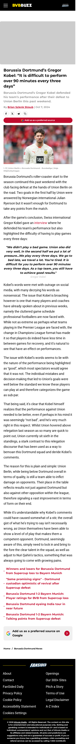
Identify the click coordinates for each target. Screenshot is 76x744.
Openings (52, 673)
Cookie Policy (12, 700)
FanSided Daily (13, 686)
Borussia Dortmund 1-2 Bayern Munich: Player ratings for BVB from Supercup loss (37, 596)
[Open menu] (6, 5)
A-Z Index (52, 706)
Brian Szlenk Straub (20, 107)
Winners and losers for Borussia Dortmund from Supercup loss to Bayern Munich (38, 571)
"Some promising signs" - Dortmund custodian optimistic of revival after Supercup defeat (33, 583)
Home (7, 648)
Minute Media (20, 722)
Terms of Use (55, 693)
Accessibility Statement (19, 706)
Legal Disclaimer (57, 700)
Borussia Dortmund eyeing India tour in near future (35, 606)
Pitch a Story (54, 686)
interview (40, 223)
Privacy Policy (12, 693)
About (7, 673)
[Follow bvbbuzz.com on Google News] (67, 633)
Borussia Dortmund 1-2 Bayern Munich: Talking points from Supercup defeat (35, 616)
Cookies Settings (15, 713)
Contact (8, 680)
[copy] (25, 113)
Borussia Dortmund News (28, 648)
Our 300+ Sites (56, 680)
